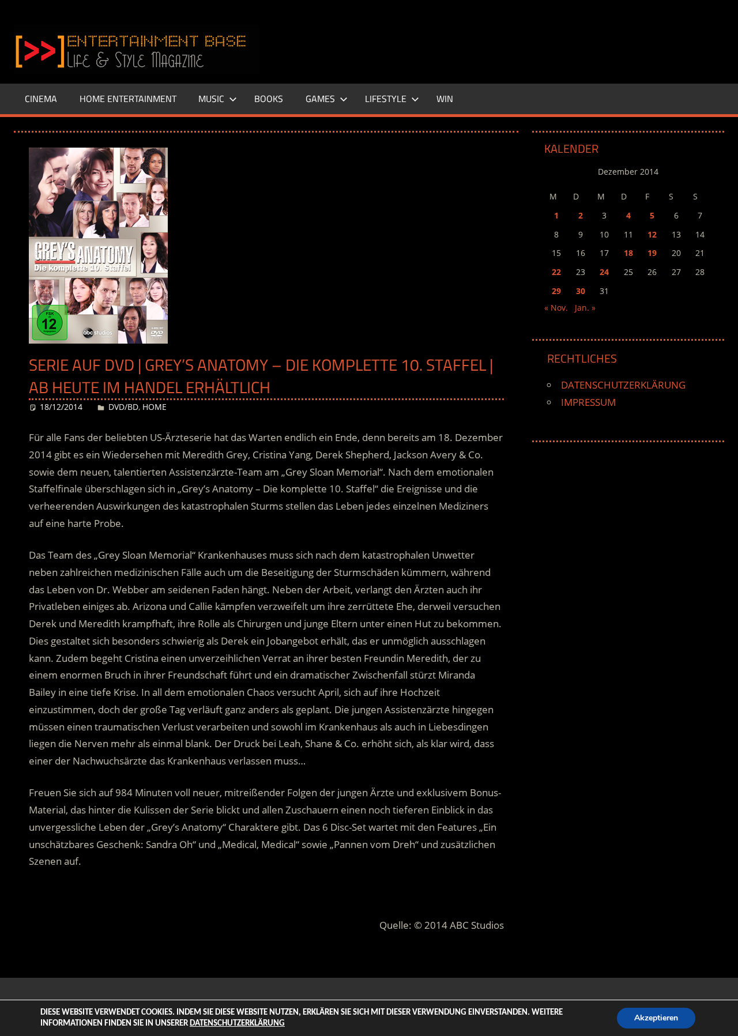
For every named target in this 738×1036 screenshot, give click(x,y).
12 (652, 234)
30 (580, 290)
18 (628, 252)
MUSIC (211, 99)
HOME (154, 406)
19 (652, 252)
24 (604, 271)
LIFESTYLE (385, 99)
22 (556, 271)
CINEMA (41, 99)
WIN (444, 99)
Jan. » (585, 307)
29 (556, 290)
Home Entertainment (128, 99)
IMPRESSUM (588, 402)
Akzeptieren (656, 1017)
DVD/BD (123, 406)
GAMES (320, 99)
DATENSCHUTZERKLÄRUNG (623, 384)
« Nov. (556, 307)
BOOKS (268, 99)
